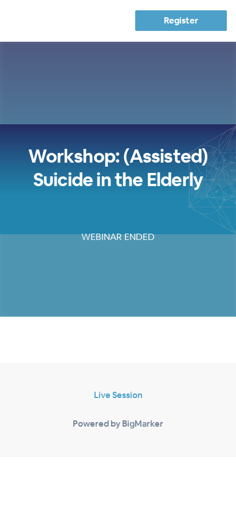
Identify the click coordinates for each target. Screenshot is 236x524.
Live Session (118, 394)
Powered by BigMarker (118, 423)
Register (181, 20)
